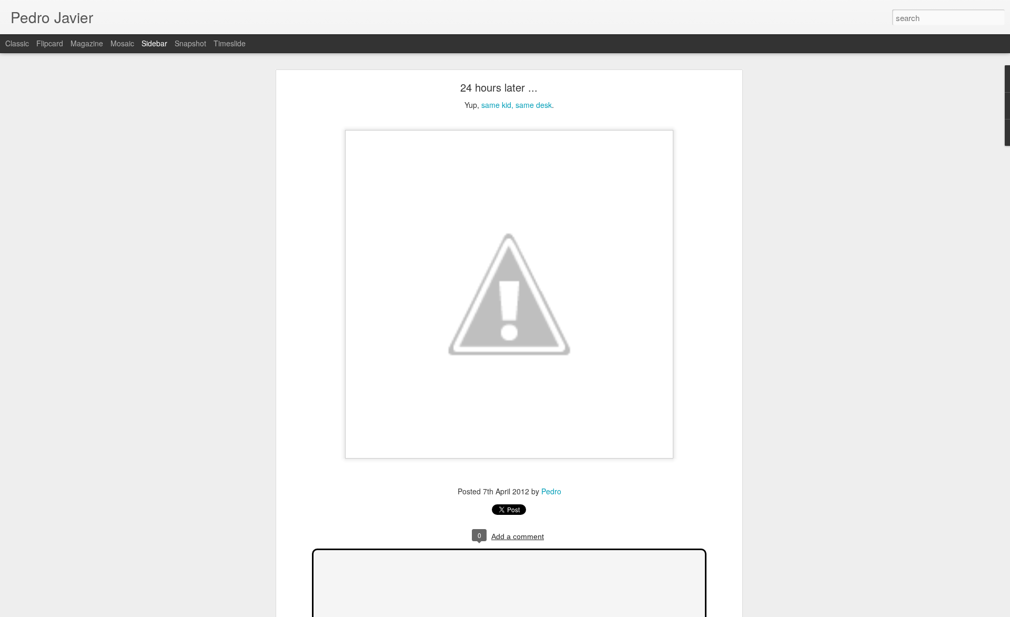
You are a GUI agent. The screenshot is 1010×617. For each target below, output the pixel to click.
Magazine (86, 43)
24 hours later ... (499, 87)
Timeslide (230, 43)
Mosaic (122, 43)
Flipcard (49, 43)
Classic (17, 43)
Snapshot (190, 43)
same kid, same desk (516, 104)
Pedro (551, 491)
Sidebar (154, 43)
